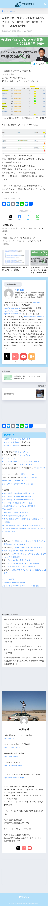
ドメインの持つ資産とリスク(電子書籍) (23, 563)
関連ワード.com (27, 474)
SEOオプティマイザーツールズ (14, 481)
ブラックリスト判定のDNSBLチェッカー (18, 484)
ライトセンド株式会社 (11, 442)
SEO (4, 228)
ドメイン (10, 228)
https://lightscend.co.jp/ (12, 308)
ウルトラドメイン (21, 452)
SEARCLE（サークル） (30, 477)
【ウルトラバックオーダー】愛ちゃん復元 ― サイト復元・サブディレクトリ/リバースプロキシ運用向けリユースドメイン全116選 (24, 627)
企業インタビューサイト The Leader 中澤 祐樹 (20, 586)
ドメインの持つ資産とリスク (18, 560)
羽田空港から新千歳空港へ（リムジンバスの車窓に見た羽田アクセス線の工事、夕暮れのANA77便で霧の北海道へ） (24, 661)
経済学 (4, 231)
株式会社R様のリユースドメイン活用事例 (18, 506)
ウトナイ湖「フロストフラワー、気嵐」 (18, 503)
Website (32, 361)
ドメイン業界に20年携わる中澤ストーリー (19, 493)
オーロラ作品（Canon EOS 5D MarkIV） (18, 496)
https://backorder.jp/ (11, 311)
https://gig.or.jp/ (37, 302)
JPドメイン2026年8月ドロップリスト (19, 619)
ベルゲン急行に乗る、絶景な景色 (15, 512)
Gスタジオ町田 (8, 579)
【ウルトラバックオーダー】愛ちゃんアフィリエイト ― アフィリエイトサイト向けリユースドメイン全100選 (24, 649)
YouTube (23, 361)
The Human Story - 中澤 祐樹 (13, 582)
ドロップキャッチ (24, 241)
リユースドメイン (22, 228)
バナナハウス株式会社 (11, 445)
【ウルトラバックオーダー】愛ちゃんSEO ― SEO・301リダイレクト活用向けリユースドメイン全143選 (23, 638)
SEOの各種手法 (8, 509)
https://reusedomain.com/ (13, 314)
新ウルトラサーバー (10, 458)
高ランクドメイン (31, 238)
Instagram (15, 361)
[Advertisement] (24, 411)
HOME (25, 897)
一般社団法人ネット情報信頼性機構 (16, 439)
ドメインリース (26, 465)
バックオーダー (36, 228)
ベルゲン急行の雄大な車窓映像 (14, 516)
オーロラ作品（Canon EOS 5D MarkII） (18, 500)
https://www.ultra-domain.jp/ (34, 317)
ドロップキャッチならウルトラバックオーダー (20, 461)
